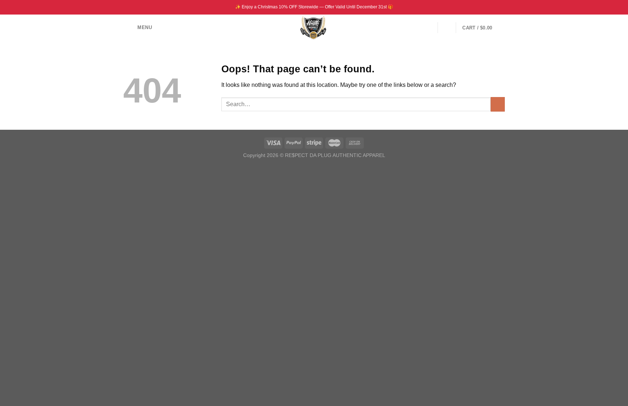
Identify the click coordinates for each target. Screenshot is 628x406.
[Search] (446, 27)
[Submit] (498, 104)
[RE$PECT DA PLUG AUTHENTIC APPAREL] (314, 28)
